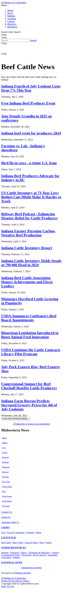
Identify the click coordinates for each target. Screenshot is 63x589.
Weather (16, 557)
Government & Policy (10, 555)
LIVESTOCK (8, 537)
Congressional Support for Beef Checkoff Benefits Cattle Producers (29, 386)
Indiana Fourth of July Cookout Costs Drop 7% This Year (30, 88)
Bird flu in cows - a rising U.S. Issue (29, 163)
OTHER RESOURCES (13, 547)
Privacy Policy (22, 581)
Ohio (4, 491)
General (55, 552)
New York (6, 482)
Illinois (4, 438)
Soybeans (30, 532)
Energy (24, 552)
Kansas (4, 452)
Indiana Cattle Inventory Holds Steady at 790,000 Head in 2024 (31, 263)
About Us (6, 517)
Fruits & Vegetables (15, 532)
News (10, 13)
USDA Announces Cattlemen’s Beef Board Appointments (28, 318)
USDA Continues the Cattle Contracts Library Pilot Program (30, 352)
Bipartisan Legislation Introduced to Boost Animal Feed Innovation (29, 335)
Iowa (4, 448)
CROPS (5, 527)
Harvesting (26, 555)
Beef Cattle (6, 542)
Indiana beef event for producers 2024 (31, 133)
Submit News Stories (31, 567)
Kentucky (5, 457)
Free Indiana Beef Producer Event (28, 103)
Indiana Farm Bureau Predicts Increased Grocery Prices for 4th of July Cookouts (29, 405)
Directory (12, 24)
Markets (11, 16)
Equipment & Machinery (39, 552)
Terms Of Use (8, 581)
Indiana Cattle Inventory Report (26, 248)
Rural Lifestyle (39, 555)
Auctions (11, 18)
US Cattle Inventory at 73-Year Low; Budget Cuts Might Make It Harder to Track (31, 197)
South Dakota (7, 501)
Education (14, 552)
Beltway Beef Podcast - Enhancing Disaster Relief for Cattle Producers (29, 216)
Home (10, 10)
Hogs (41, 542)
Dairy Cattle (18, 542)
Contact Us (6, 512)
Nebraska (5, 477)
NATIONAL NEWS (11, 562)
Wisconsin (6, 506)
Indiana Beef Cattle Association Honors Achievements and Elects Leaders (27, 282)
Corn (3, 532)
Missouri (5, 472)
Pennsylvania (7, 496)
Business (5, 552)
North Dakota (7, 487)
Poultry (49, 542)
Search (33, 40)
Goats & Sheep (31, 542)
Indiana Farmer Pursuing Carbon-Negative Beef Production (28, 233)
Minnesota (6, 467)
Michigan (5, 462)
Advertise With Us (10, 522)
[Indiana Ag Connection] (13, 2)
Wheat (38, 532)
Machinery (12, 27)
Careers (11, 21)
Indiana (4, 443)
